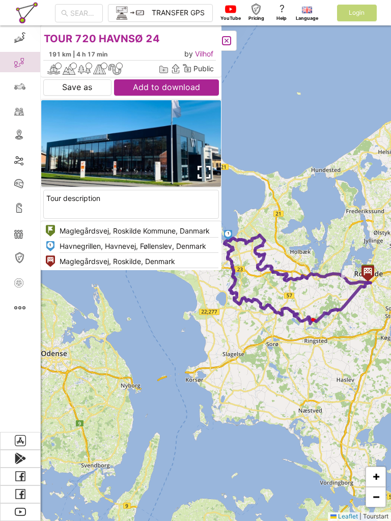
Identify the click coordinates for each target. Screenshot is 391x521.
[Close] (226, 40)
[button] (228, 235)
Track (36, 159)
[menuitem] (20, 37)
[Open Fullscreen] (202, 172)
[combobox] (83, 13)
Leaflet (347, 516)
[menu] (20, 228)
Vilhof (204, 53)
